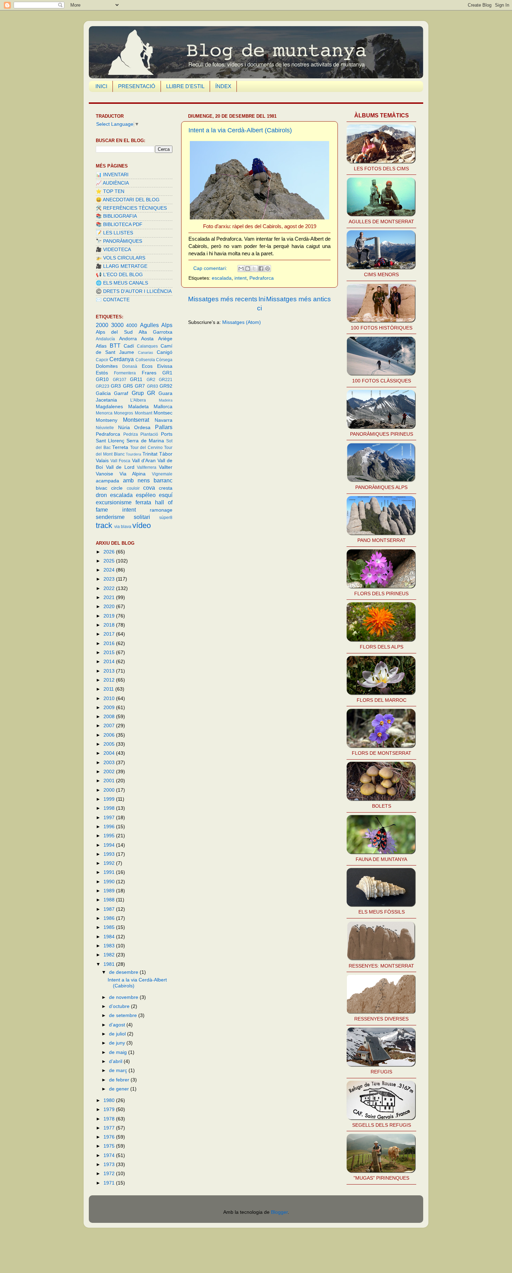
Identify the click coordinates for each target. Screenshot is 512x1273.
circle (117, 488)
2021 (109, 597)
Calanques (147, 346)
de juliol (118, 1034)
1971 (109, 1183)
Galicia (103, 393)
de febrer (120, 1079)
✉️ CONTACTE (113, 299)
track (104, 525)
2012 (109, 680)
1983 (109, 945)
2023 (109, 579)
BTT (115, 345)
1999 (109, 799)
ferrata (143, 502)
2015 (109, 652)
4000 (131, 325)
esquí (165, 495)
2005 (109, 744)
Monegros (123, 413)
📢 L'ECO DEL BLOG (119, 274)
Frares (149, 372)
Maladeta (138, 406)
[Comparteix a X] (254, 268)
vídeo (141, 525)
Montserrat (136, 420)
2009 (109, 707)
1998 (109, 808)
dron (101, 495)
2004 (109, 753)
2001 (109, 780)
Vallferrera (146, 467)
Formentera (125, 373)
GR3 (116, 386)
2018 (109, 625)
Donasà (129, 366)
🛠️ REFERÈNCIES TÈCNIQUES (131, 208)
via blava (122, 526)
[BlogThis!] (247, 268)
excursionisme (114, 502)
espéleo (146, 495)
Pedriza (130, 434)
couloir (133, 488)
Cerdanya (121, 359)
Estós (102, 372)
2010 (109, 698)
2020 (109, 606)
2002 (109, 771)
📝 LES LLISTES (114, 232)
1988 (109, 899)
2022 (109, 588)
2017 (109, 634)
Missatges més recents (222, 299)
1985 (109, 927)
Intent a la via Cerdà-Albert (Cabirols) (240, 130)
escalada (222, 278)
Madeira (165, 400)
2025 (109, 561)
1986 (109, 918)
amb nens (136, 480)
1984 (109, 936)
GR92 (166, 386)
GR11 (136, 379)
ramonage (161, 510)
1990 (109, 881)
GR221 (165, 379)
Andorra (128, 338)
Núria (124, 427)
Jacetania (106, 400)
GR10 (102, 379)
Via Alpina (132, 473)
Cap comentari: (210, 268)
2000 (102, 325)
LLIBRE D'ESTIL (185, 86)
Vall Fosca (120, 460)
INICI (101, 86)
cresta (165, 488)
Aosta (147, 338)
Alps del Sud (114, 332)
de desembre (124, 972)
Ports (166, 434)
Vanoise (104, 473)
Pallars (163, 427)
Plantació (149, 434)
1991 (109, 872)
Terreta (120, 447)
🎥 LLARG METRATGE (121, 266)
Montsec (163, 413)
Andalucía (105, 338)
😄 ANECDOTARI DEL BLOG (128, 199)
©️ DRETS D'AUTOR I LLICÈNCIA (134, 291)
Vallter (165, 467)
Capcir (102, 359)
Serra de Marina (145, 440)
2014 (109, 661)
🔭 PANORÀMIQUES (119, 241)
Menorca (104, 413)
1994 (109, 845)
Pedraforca (261, 278)
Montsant (143, 413)
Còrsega (164, 359)
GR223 (102, 386)
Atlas (101, 346)
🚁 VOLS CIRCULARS (120, 258)
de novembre (124, 997)
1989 (109, 890)
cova (149, 487)
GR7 (140, 386)
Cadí (129, 346)
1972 (109, 1173)
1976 (109, 1137)
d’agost (117, 1024)
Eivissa (164, 366)
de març (119, 1070)
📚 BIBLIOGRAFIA (116, 216)
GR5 (128, 386)
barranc (163, 480)
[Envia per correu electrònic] (241, 268)
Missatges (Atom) (241, 322)
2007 (109, 725)
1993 (109, 854)
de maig (118, 1052)
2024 (109, 570)
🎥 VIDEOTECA (113, 249)
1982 (109, 954)
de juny (117, 1043)
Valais (102, 460)
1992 (109, 863)
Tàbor (165, 454)
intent (240, 278)
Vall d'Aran (144, 460)
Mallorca (163, 406)
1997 (109, 817)
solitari (142, 517)
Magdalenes (109, 406)
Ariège (165, 338)
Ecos (147, 366)
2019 (109, 616)
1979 (109, 1109)
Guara (165, 393)
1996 (109, 826)
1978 (109, 1118)
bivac (101, 488)
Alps (166, 325)
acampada (107, 480)
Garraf (121, 393)
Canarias (145, 352)
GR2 (151, 379)
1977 (109, 1128)
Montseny (106, 420)
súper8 (165, 517)
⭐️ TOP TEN (110, 191)
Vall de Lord (120, 467)
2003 (109, 762)
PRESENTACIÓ (136, 86)
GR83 (152, 386)
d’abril (116, 1061)
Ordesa (142, 427)
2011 (109, 689)
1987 (109, 909)
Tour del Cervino (146, 447)
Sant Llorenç (110, 440)
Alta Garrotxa (155, 332)
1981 (109, 964)
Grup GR (143, 393)
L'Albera (138, 400)
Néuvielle (105, 427)
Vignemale (162, 474)
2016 (109, 643)
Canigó (164, 352)
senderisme (110, 517)
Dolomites (107, 366)
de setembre (123, 1015)
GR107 (119, 379)
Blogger (279, 1212)
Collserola (145, 359)
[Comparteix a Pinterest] (267, 268)
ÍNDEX (223, 86)
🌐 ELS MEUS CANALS (122, 283)
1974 (109, 1155)
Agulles (149, 325)
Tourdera (133, 454)
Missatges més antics (298, 299)
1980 (109, 1100)
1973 (109, 1164)
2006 (109, 735)
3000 (117, 325)
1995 (109, 835)
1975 (109, 1146)
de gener (119, 1089)
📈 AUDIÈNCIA (112, 183)
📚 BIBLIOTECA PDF (119, 224)
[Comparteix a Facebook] (260, 268)
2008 (109, 716)
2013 (109, 671)
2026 (109, 551)
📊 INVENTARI (112, 174)
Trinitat (149, 454)
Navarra (163, 420)
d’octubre (120, 1006)
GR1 (167, 372)
